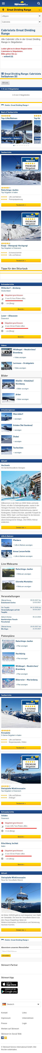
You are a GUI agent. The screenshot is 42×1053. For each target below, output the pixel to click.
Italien (3, 846)
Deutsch (10, 1004)
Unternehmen (27, 1018)
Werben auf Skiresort (10, 1029)
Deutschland (5, 291)
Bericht (20, 309)
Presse (4, 1023)
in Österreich (16, 248)
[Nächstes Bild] (39, 131)
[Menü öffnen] (3, 3)
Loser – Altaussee (9, 316)
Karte (6, 83)
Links (24, 1013)
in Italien (15, 192)
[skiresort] (21, 3)
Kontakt (4, 1013)
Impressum (6, 1018)
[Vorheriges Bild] (2, 131)
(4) (8, 56)
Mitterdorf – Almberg (10, 288)
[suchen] (38, 3)
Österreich (5, 318)
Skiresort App (7, 978)
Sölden (4, 816)
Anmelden (6, 955)
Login (24, 1023)
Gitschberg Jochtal (9, 843)
